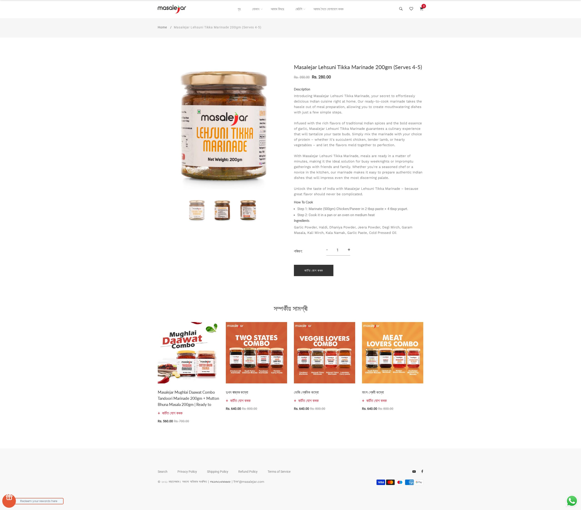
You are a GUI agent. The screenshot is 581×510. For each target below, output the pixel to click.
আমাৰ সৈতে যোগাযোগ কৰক (328, 9)
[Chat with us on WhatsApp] (572, 501)
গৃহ (239, 9)
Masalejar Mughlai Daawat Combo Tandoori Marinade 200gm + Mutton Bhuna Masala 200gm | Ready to (188, 398)
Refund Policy (248, 471)
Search (162, 471)
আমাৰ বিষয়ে (277, 9)
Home (162, 27)
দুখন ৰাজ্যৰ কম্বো (237, 392)
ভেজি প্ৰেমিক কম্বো (306, 392)
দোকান (255, 9)
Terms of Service (279, 471)
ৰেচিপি (298, 9)
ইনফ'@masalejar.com (249, 481)
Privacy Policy (187, 471)
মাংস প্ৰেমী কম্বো (373, 392)
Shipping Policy (217, 471)
